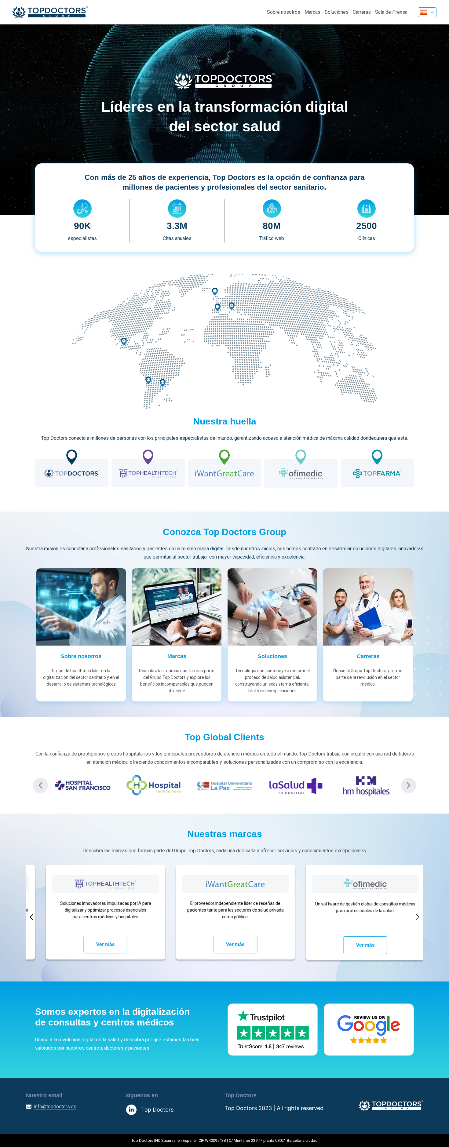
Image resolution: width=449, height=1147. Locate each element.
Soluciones (337, 12)
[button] (40, 785)
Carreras (362, 12)
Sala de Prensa (391, 12)
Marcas (312, 12)
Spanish (427, 12)
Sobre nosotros (283, 12)
